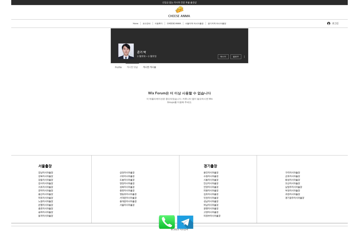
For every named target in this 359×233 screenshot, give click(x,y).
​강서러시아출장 (45, 183)
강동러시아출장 (45, 180)
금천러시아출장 (127, 172)
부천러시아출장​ (292, 190)
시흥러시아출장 (211, 180)
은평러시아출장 (45, 205)
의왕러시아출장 (211, 190)
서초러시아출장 (45, 187)
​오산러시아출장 (292, 183)
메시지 (223, 57)
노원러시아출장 (45, 201)
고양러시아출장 (211, 212)
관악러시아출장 (45, 190)
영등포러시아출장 (128, 194)
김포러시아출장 (211, 194)
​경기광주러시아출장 (294, 198)
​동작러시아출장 (45, 215)
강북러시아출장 (45, 176)
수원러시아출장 (211, 176)
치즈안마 (184, 229)
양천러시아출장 (127, 183)
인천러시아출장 (211, 198)
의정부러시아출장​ (212, 215)
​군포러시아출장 (292, 176)
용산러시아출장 (45, 194)
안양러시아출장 (211, 187)
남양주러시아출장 (293, 187)
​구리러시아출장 (292, 172)
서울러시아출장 (128, 205)
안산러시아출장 (211, 183)
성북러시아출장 (127, 187)
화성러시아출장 (292, 180)
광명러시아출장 (211, 208)
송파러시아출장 (45, 212)
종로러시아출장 (45, 208)
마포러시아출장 (45, 198)
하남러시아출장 (211, 205)
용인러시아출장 (211, 172)
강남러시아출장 (45, 172)
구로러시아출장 (127, 176)
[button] (194, 23)
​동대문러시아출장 (128, 201)
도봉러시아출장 (127, 180)
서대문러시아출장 (128, 198)
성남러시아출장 (211, 201)
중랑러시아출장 (127, 190)
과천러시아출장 (292, 194)
